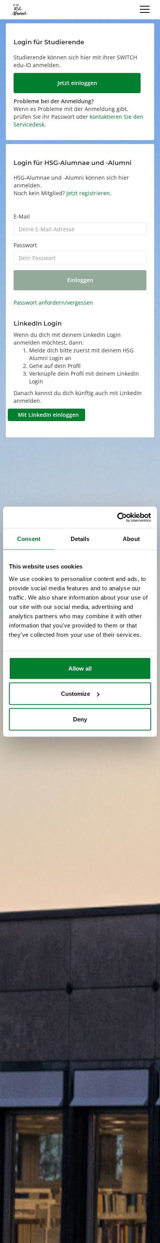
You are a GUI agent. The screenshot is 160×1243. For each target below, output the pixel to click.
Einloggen (80, 280)
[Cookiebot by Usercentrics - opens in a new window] (117, 517)
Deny (80, 719)
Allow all (80, 668)
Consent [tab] (28, 539)
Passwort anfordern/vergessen (53, 302)
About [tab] (131, 539)
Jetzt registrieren (88, 193)
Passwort (25, 245)
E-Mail (22, 216)
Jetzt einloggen (77, 83)
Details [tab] (80, 539)
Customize (75, 693)
